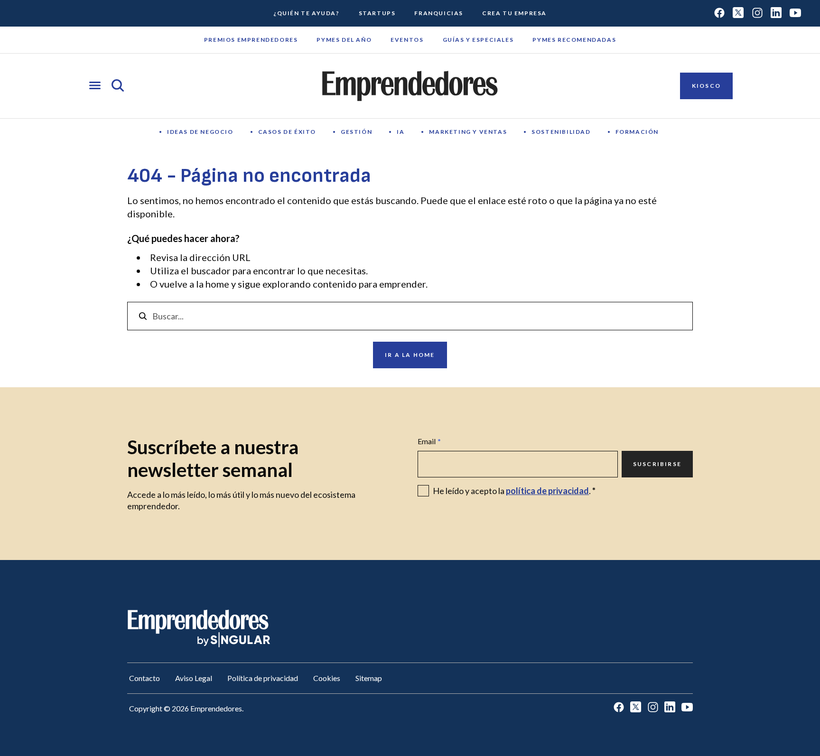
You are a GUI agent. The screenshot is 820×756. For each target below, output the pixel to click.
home (217, 283)
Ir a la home (410, 354)
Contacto (144, 677)
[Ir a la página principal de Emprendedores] (410, 86)
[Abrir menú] (94, 86)
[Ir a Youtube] (795, 13)
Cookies (326, 677)
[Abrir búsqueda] (117, 86)
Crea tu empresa (514, 13)
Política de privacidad (262, 677)
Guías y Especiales (478, 39)
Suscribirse (657, 463)
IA (400, 131)
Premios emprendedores (251, 39)
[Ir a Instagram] (757, 13)
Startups (377, 13)
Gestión (356, 131)
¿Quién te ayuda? (306, 13)
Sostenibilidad (560, 131)
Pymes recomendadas (574, 39)
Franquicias (438, 13)
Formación (637, 131)
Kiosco (706, 85)
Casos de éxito (287, 131)
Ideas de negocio (200, 131)
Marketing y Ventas (468, 131)
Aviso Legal (193, 677)
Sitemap (368, 677)
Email (429, 441)
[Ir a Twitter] (738, 13)
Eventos (407, 39)
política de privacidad (547, 490)
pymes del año (344, 39)
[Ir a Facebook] (719, 13)
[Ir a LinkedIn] (776, 13)
